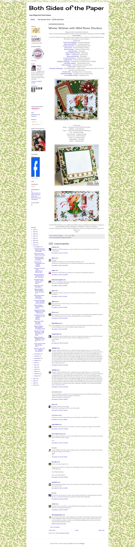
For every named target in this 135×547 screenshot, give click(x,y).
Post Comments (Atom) (62, 533)
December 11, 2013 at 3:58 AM (60, 399)
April (36, 369)
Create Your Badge (34, 178)
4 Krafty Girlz (66, 72)
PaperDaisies (55, 323)
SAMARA (54, 348)
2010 (34, 383)
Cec (53, 448)
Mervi (53, 258)
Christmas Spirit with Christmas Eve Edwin (39, 258)
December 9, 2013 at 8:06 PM (59, 318)
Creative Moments (68, 46)
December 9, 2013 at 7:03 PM (59, 307)
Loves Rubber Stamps (71, 75)
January (36, 376)
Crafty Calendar (66, 65)
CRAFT (68, 54)
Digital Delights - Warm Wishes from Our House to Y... (39, 291)
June (35, 365)
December (37, 246)
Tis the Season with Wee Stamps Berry (39, 345)
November (37, 354)
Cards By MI (55, 334)
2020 (34, 229)
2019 (34, 231)
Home (33, 19)
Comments (36, 124)
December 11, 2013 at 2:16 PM (59, 419)
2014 (34, 242)
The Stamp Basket (57, 515)
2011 (34, 380)
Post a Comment (55, 527)
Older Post (101, 530)
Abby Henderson (36, 193)
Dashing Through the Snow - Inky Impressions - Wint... (39, 333)
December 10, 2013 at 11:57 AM (60, 343)
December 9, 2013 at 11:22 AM (60, 265)
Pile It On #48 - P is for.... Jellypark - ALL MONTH (39, 350)
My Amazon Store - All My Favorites (51, 19)
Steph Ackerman (36, 198)
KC (52, 493)
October (36, 356)
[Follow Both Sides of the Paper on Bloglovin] (35, 109)
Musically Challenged (56, 68)
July (35, 362)
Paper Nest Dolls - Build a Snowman (39, 254)
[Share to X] (71, 235)
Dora (53, 404)
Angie (53, 270)
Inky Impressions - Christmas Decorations (39, 297)
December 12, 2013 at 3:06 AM (60, 429)
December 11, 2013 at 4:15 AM (59, 410)
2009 (34, 385)
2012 (34, 378)
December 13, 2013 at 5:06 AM (60, 443)
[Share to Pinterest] (73, 235)
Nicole (53, 312)
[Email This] (68, 235)
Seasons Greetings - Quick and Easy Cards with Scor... (39, 302)
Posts (34, 121)
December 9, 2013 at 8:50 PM (59, 329)
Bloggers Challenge (64, 61)
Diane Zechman (35, 194)
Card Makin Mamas (70, 63)
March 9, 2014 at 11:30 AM (59, 523)
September (37, 358)
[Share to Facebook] (72, 235)
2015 (34, 240)
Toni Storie (34, 199)
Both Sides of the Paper (66, 7)
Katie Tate (33, 156)
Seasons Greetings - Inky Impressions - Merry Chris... (39, 270)
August (36, 360)
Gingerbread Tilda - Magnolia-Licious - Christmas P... (39, 311)
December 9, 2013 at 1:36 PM (59, 285)
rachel (53, 504)
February (37, 373)
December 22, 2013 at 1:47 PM (60, 509)
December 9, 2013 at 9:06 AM (60, 253)
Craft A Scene (72, 66)
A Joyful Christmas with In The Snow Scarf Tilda (39, 250)
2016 (34, 238)
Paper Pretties (72, 51)
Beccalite (54, 462)
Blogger (82, 543)
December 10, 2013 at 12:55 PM (60, 365)
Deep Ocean (68, 47)
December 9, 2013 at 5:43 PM (59, 296)
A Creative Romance (69, 58)
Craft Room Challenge (70, 42)
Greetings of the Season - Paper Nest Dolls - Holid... (39, 281)
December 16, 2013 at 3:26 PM (60, 477)
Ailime (71, 543)
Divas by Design (69, 49)
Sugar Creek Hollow (70, 44)
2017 (34, 236)
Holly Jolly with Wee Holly (38, 286)
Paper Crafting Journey (73, 53)
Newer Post (52, 530)
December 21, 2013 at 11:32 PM (60, 499)
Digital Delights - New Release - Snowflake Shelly (39, 327)
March (36, 371)
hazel (53, 290)
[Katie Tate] (35, 176)
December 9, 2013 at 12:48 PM (60, 274)
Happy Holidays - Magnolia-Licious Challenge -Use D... (39, 339)
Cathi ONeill (55, 424)
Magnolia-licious (57, 237)
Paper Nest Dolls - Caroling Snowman (39, 323)
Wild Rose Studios (66, 237)
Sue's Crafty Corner (57, 434)
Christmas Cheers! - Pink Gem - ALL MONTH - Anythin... (39, 317)
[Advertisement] (35, 216)
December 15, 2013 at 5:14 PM (59, 457)
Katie (39, 66)
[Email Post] (66, 235)
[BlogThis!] (69, 235)
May (35, 367)
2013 (34, 245)
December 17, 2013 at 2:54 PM (59, 488)
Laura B (54, 247)
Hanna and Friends (73, 56)
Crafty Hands (68, 60)
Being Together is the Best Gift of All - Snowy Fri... (39, 276)
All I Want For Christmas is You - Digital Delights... (39, 264)
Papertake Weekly (66, 73)
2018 (34, 234)
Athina (54, 301)
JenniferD (54, 482)
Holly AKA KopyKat (57, 279)
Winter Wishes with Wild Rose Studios (39, 307)
